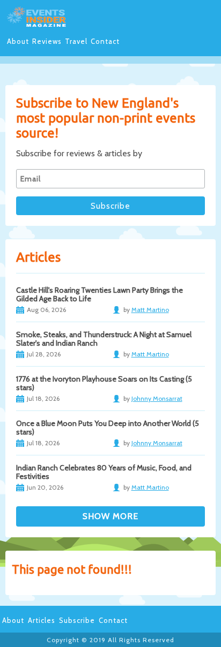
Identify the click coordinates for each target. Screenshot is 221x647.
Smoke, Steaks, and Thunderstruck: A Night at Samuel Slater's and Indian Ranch (103, 339)
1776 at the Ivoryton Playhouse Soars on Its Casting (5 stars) (104, 383)
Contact (105, 41)
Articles (41, 620)
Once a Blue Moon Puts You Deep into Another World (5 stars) (107, 427)
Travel (76, 41)
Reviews (47, 41)
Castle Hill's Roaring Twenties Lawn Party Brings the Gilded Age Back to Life (99, 294)
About (18, 41)
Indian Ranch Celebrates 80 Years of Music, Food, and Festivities (103, 472)
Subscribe (77, 620)
